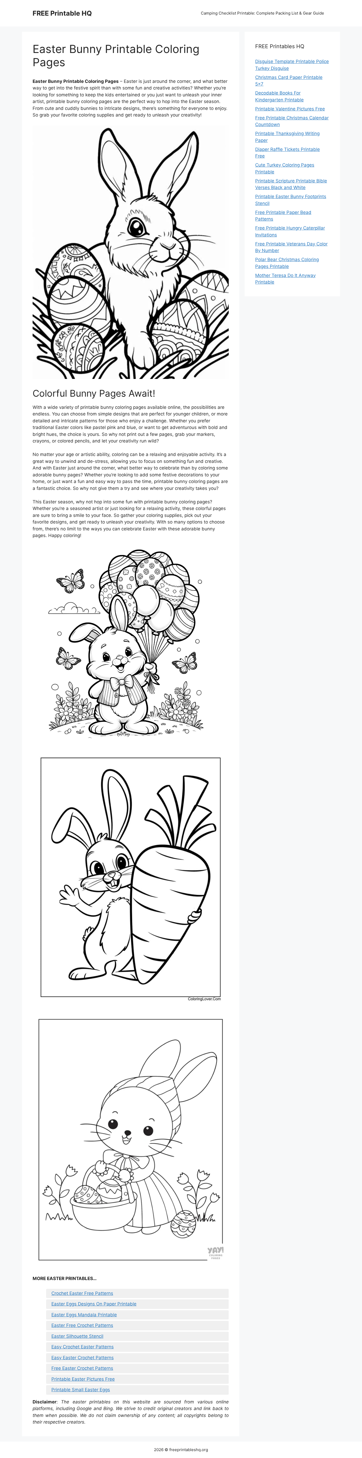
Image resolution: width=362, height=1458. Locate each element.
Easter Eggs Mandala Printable (84, 1314)
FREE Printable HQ (62, 13)
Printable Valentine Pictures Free (290, 108)
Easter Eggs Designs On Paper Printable (93, 1304)
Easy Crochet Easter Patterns (82, 1346)
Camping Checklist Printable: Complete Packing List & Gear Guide (262, 13)
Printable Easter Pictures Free (83, 1379)
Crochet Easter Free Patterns (82, 1293)
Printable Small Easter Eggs (80, 1389)
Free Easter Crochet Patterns (82, 1368)
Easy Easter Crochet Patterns (82, 1357)
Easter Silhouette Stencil (77, 1336)
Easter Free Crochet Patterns (82, 1325)
